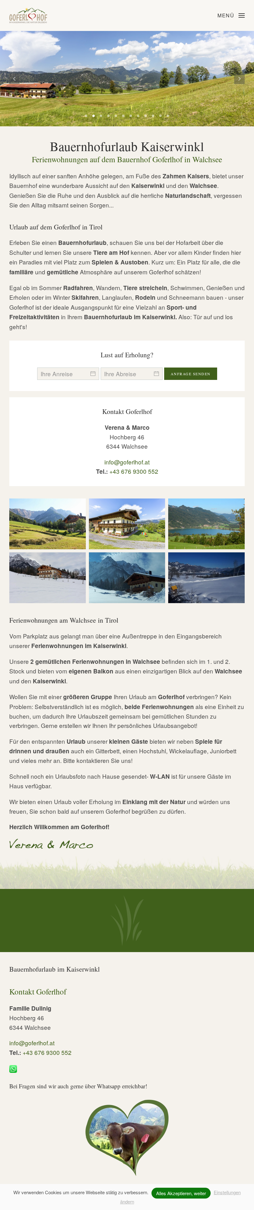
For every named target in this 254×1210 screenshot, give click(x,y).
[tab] (93, 116)
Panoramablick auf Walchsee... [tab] (116, 116)
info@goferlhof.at (127, 462)
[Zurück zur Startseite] (28, 15)
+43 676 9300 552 (133, 471)
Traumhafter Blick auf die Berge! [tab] (86, 116)
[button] (231, 15)
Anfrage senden (191, 373)
